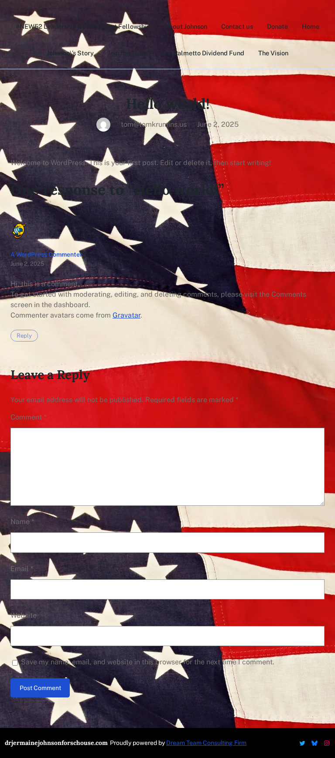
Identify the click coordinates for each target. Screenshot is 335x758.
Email (21, 569)
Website (23, 615)
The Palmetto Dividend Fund (202, 53)
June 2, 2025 (27, 264)
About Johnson (185, 26)
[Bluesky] (314, 743)
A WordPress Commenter (46, 254)
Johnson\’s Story (70, 53)
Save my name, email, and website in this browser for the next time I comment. (147, 662)
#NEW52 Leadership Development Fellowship (83, 26)
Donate (277, 26)
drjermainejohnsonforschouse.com (56, 743)
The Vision (273, 53)
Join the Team (127, 53)
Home (310, 26)
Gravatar (126, 315)
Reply (24, 335)
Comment (28, 417)
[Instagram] (326, 743)
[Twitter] (302, 743)
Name (22, 522)
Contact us (237, 26)
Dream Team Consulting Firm (206, 742)
